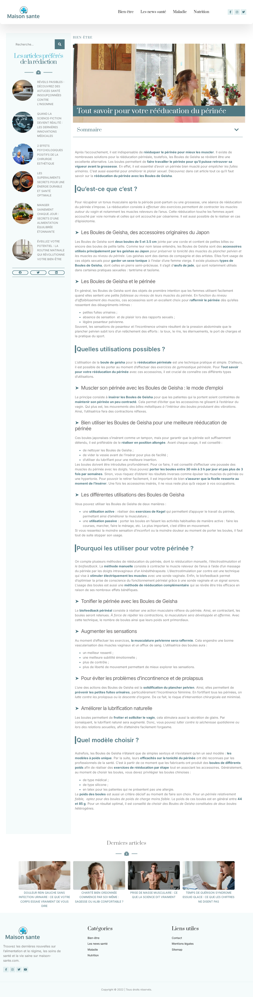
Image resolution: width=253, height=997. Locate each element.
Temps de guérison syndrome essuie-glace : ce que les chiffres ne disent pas (208, 897)
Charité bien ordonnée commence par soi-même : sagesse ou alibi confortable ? (99, 897)
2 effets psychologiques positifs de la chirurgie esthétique (50, 154)
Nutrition (201, 11)
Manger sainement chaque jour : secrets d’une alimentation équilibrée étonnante (48, 218)
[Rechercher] (60, 44)
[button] (20, 272)
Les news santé (153, 11)
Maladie (180, 11)
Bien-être (126, 11)
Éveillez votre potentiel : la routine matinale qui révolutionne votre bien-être (51, 250)
